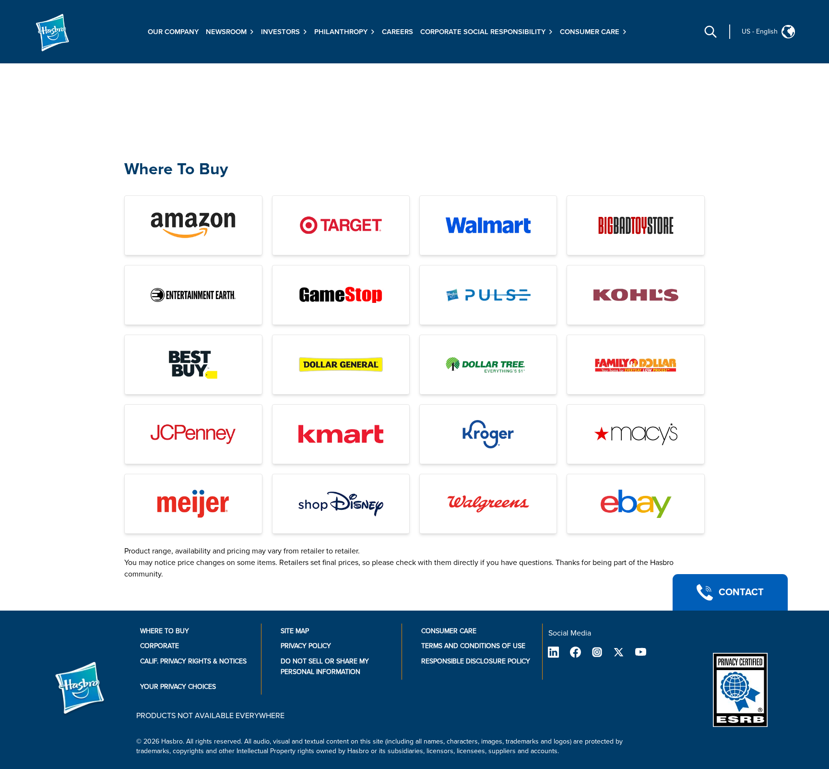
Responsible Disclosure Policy (475, 661)
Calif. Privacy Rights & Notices (193, 661)
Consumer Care (448, 631)
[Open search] (710, 31)
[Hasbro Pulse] (488, 295)
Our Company (173, 31)
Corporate (159, 646)
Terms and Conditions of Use (473, 646)
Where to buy (164, 631)
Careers (397, 31)
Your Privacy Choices (178, 687)
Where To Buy (176, 169)
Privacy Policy (306, 646)
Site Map (295, 631)
